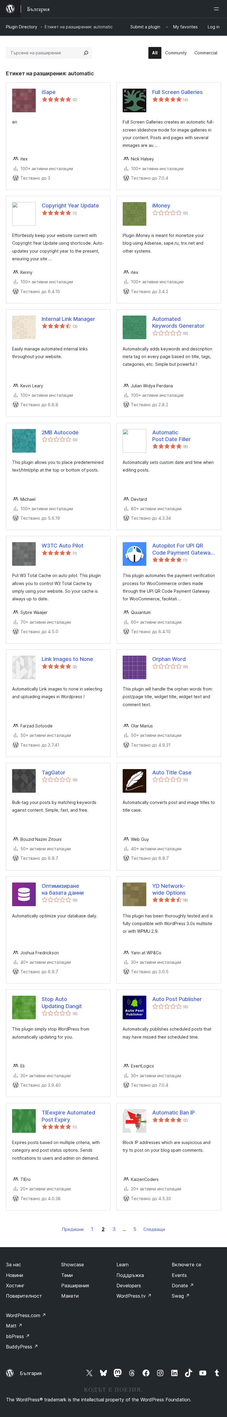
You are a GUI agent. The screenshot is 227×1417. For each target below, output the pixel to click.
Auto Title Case (172, 772)
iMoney (161, 205)
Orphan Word (169, 659)
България (31, 1373)
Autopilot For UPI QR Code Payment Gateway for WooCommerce (182, 549)
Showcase (72, 1265)
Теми (67, 1275)
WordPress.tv (134, 1296)
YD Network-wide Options (169, 889)
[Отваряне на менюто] (217, 9)
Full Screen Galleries (177, 92)
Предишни (73, 1229)
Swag (181, 1296)
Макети (70, 1296)
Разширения (75, 1285)
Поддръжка (130, 1275)
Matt (14, 1326)
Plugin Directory (21, 26)
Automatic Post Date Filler (171, 435)
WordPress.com (26, 1315)
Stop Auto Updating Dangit (62, 1002)
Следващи (154, 1229)
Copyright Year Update (70, 205)
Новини (14, 1275)
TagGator (53, 772)
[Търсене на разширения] (86, 53)
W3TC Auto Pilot (62, 545)
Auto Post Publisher (177, 999)
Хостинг (15, 1285)
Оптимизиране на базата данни (63, 889)
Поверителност (24, 1296)
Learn (122, 1265)
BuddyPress (22, 1347)
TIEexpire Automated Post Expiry (68, 1115)
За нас (13, 1265)
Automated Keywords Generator (178, 322)
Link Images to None (67, 659)
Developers (128, 1285)
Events (179, 1275)
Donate (183, 1285)
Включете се (186, 1265)
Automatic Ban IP (173, 1112)
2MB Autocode (60, 432)
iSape (49, 92)
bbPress (18, 1336)
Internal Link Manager (68, 319)
